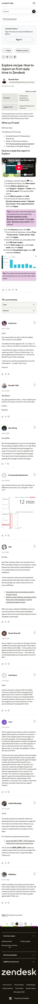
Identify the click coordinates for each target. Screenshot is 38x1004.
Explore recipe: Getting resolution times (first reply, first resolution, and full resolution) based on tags (21, 599)
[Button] (3, 290)
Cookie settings (7, 988)
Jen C (10, 722)
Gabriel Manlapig (14, 803)
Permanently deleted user (18, 475)
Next (31, 924)
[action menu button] (34, 322)
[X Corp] (11, 57)
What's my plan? (30, 91)
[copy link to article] (3, 57)
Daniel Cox (12, 323)
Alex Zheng (6, 396)
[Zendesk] (19, 971)
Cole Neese (12, 675)
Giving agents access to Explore (22, 144)
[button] (17, 936)
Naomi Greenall (14, 633)
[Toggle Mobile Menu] (34, 3)
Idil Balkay (12, 874)
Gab (10, 547)
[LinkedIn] (14, 57)
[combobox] (19, 304)
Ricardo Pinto (13, 79)
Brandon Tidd (13, 385)
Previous (7, 924)
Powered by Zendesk (21, 998)
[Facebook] (7, 57)
